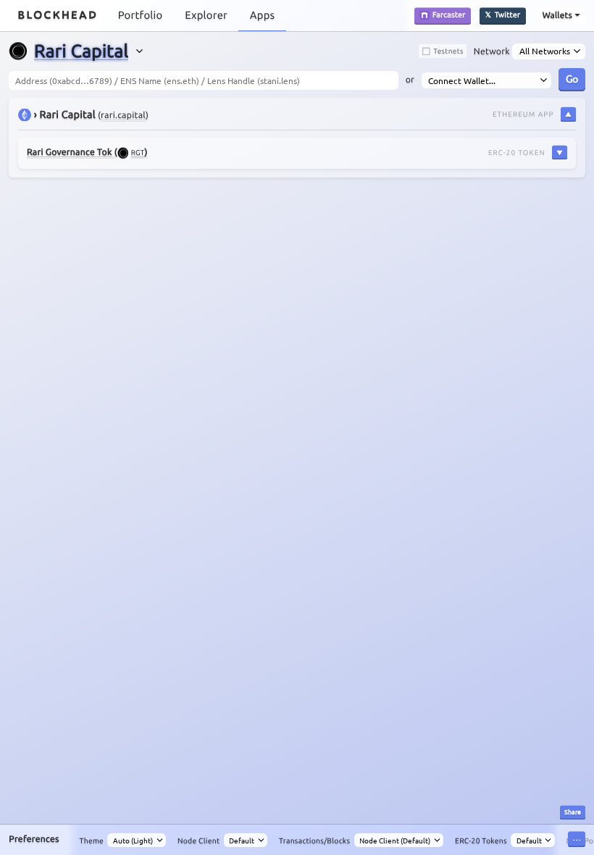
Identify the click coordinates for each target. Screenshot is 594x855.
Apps (262, 15)
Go (572, 78)
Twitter (508, 14)
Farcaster (449, 14)
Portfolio (140, 15)
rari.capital (123, 115)
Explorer (206, 15)
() (87, 152)
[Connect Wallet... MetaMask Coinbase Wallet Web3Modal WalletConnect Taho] (486, 80)
